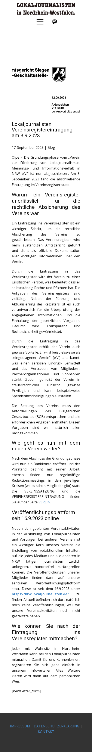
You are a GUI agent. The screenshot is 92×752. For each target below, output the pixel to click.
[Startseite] (46, 9)
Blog (51, 147)
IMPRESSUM (20, 726)
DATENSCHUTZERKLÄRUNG (56, 726)
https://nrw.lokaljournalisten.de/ (40, 594)
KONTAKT (46, 731)
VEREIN (44, 502)
